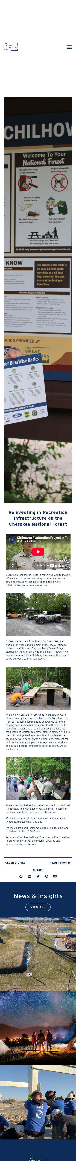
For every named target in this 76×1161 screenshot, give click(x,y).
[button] (69, 47)
